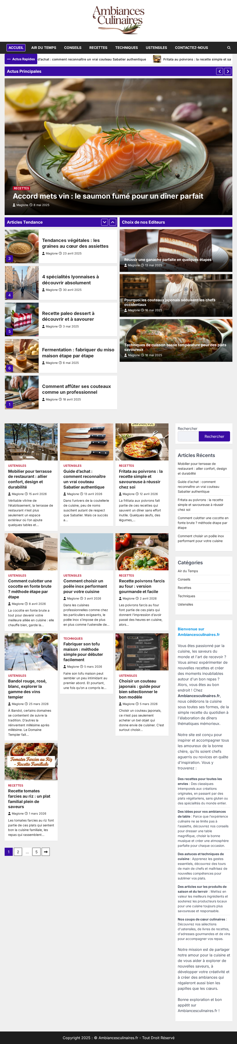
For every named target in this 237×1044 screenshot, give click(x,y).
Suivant (46, 852)
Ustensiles (156, 47)
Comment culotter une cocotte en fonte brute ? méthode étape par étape (30, 588)
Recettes (98, 47)
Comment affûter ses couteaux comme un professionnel (76, 389)
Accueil (16, 47)
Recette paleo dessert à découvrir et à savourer (68, 316)
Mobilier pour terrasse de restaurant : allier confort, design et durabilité (30, 479)
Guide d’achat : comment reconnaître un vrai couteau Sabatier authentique (59, 59)
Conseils (72, 47)
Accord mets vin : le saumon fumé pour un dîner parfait (108, 196)
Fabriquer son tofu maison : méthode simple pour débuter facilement (83, 651)
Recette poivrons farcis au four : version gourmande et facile (142, 586)
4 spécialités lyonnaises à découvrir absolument (70, 279)
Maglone (52, 253)
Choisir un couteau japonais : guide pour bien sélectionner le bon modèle (139, 689)
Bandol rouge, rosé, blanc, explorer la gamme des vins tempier (27, 689)
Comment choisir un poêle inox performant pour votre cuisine (85, 586)
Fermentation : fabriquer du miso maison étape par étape (78, 352)
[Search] (228, 47)
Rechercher (187, 428)
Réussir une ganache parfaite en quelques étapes (168, 259)
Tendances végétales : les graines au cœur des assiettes (75, 243)
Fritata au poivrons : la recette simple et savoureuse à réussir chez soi (141, 479)
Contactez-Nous (191, 47)
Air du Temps (43, 47)
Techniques (126, 47)
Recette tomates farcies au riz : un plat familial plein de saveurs (29, 798)
